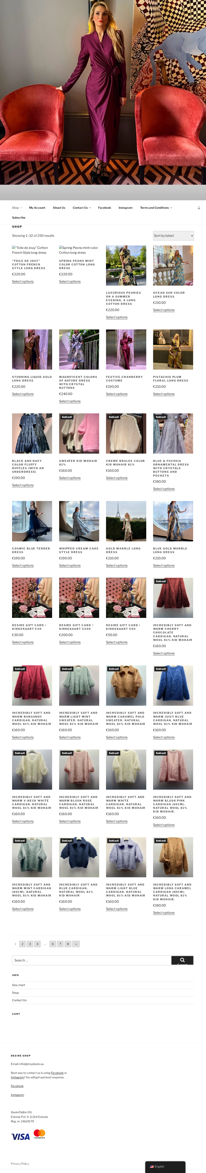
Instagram (126, 207)
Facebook (104, 207)
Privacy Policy (20, 1163)
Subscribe (18, 217)
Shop (15, 207)
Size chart (18, 985)
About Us (59, 207)
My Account (37, 207)
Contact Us (80, 207)
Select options (23, 281)
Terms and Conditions (154, 207)
